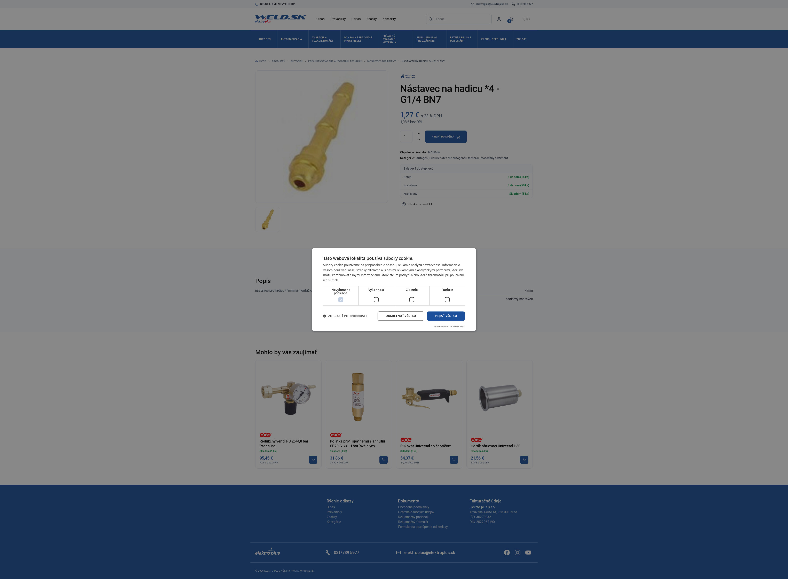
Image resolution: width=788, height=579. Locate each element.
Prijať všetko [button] (446, 316)
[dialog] (394, 289)
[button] (345, 316)
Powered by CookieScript (449, 326)
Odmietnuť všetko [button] (401, 316)
